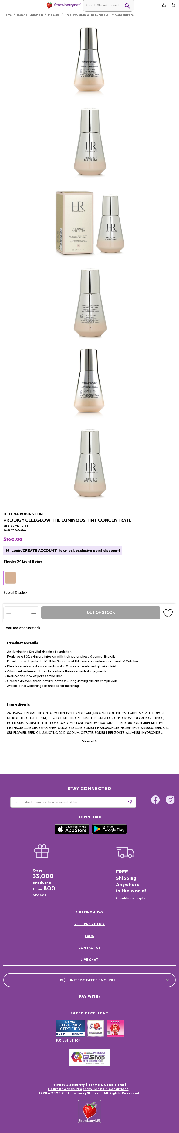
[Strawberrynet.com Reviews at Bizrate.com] (70, 1035)
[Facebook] (155, 800)
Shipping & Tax (89, 912)
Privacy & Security (68, 1085)
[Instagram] (170, 800)
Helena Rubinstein (23, 514)
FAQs (89, 936)
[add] (34, 613)
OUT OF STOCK (101, 612)
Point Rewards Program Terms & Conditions (88, 1089)
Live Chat (90, 959)
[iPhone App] (72, 833)
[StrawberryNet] (63, 5)
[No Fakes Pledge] (115, 1033)
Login (16, 550)
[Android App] (109, 833)
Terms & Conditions (106, 1085)
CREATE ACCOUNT (40, 550)
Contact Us (89, 948)
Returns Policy (89, 924)
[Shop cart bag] (173, 5)
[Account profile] (164, 5)
